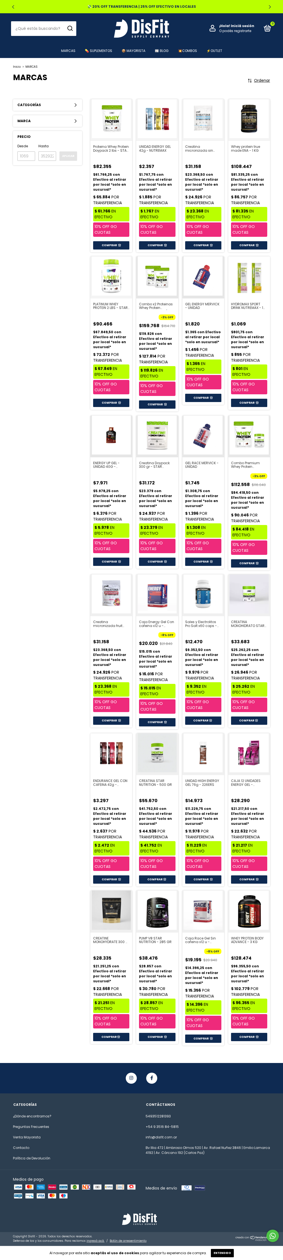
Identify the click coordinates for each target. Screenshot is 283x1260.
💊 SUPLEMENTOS (98, 50)
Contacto (21, 1147)
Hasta (43, 146)
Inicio (17, 67)
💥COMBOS (187, 50)
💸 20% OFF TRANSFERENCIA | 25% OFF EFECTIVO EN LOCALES (141, 6)
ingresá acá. (95, 1241)
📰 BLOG (162, 50)
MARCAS (68, 50)
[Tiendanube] (252, 1240)
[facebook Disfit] (151, 1078)
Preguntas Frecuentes (31, 1126)
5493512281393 (158, 1116)
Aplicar (68, 156)
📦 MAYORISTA (133, 50)
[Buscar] (69, 28)
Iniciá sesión (242, 25)
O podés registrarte (235, 30)
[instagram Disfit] (131, 1078)
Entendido (222, 1253)
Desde (22, 146)
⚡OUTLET (214, 50)
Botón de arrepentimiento (128, 1241)
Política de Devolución (31, 1158)
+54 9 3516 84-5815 (162, 1126)
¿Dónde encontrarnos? (32, 1116)
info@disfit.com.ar (161, 1137)
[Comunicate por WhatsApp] (272, 1236)
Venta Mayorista (27, 1137)
